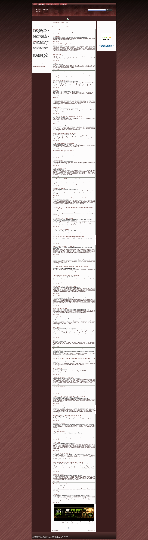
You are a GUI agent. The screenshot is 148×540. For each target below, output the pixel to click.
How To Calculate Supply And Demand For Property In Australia (68, 236)
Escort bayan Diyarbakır (59, 431)
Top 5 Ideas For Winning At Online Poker (63, 377)
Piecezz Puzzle (57, 327)
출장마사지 (55, 97)
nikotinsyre (55, 90)
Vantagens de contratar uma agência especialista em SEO (67, 415)
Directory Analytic (56, 22)
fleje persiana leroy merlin (59, 168)
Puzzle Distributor (57, 368)
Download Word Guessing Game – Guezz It (64, 44)
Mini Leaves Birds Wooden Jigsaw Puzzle (63, 143)
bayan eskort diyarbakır (59, 474)
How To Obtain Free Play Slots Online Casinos (64, 286)
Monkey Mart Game (58, 317)
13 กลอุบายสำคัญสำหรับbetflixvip (61, 229)
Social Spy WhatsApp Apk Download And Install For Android (68, 178)
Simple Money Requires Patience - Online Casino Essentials (68, 462)
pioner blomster (57, 107)
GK (54, 340)
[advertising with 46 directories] (73, 528)
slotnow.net (55, 257)
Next (94, 530)
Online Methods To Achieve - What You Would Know (66, 275)
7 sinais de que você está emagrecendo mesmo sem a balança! (69, 396)
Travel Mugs (56, 494)
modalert (55, 63)
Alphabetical (68, 27)
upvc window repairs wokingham (61, 80)
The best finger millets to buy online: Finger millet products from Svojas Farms (72, 198)
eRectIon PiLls (56, 30)
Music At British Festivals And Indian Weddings (64, 133)
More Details (56, 33)
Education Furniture (58, 160)
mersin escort (56, 442)
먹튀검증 (55, 123)
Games (62, 22)
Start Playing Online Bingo (59, 386)
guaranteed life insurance (59, 423)
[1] (91, 530)
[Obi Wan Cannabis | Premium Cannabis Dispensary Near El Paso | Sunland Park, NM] (74, 520)
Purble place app (57, 54)
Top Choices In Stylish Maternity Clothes (63, 218)
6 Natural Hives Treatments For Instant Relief (64, 246)
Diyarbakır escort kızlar (58, 406)
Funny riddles (56, 36)
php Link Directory (58, 537)
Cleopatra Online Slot (58, 296)
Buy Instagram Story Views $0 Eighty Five (63, 150)
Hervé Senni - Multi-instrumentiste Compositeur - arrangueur (68, 71)
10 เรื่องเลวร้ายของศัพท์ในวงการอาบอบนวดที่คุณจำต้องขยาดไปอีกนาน (70, 266)
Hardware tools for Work (59, 188)
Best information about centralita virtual (62, 483)
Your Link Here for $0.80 (39, 63)
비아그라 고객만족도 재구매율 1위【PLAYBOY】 (65, 453)
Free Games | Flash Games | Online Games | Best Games (67, 116)
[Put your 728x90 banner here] (74, 18)
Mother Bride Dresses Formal (60, 308)
